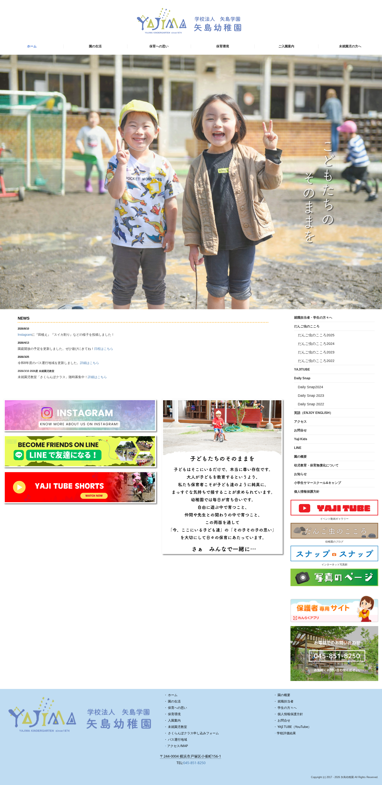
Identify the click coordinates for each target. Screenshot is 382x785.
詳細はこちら (89, 363)
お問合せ (300, 430)
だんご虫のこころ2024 (316, 344)
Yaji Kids (300, 439)
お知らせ (300, 474)
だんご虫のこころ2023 (316, 352)
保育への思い (159, 46)
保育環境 (222, 46)
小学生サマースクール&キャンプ (317, 482)
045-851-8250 (194, 762)
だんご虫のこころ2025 (316, 335)
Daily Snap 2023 (311, 396)
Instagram (25, 334)
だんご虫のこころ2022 (316, 361)
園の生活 (95, 46)
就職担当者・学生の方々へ (313, 317)
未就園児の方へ (350, 46)
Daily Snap (302, 378)
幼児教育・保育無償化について (316, 465)
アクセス (300, 421)
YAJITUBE (302, 369)
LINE (297, 447)
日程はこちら (103, 348)
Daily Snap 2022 (311, 404)
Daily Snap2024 (310, 387)
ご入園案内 (286, 46)
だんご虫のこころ (307, 326)
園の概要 (300, 456)
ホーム (32, 46)
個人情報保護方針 (307, 491)
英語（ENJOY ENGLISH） (313, 412)
